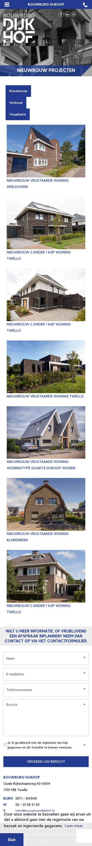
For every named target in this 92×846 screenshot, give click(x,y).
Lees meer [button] (74, 826)
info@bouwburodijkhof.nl (34, 811)
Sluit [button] (12, 839)
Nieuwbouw (18, 91)
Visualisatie (17, 114)
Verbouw (16, 103)
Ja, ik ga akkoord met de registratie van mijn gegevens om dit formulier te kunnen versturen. (39, 745)
